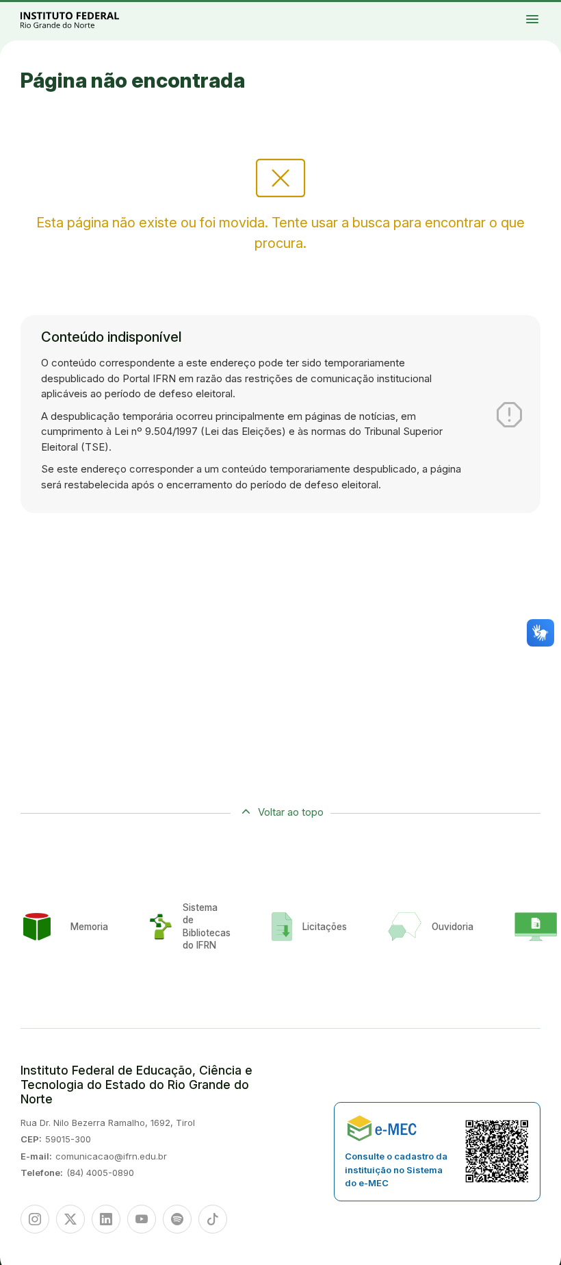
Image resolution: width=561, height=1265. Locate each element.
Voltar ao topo (291, 811)
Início (502, 9)
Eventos (520, 11)
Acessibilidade (540, 11)
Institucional (545, 9)
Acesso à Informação (507, 11)
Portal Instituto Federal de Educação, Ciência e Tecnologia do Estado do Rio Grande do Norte (85, 19)
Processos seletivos (515, 9)
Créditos (551, 11)
